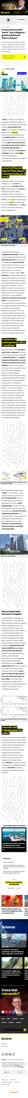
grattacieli (14, 132)
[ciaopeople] (14, 1092)
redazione (17, 1082)
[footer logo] (14, 1038)
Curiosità (15, 1018)
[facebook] (13, 1054)
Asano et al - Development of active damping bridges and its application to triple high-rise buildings (13, 866)
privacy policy (5, 1079)
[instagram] (6, 1054)
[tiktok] (3, 1054)
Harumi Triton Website (8, 862)
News (3, 1018)
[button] (22, 12)
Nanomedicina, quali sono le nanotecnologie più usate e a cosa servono (12, 911)
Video (8, 1018)
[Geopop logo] (5, 12)
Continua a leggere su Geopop (14, 883)
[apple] (8, 1072)
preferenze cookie (6, 1084)
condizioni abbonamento (7, 1082)
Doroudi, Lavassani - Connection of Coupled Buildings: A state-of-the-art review (13, 872)
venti (21, 153)
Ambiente (11, 1022)
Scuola (22, 1018)
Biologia (4, 1022)
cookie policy (13, 1079)
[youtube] (10, 1054)
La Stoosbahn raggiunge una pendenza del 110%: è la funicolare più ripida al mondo (11, 974)
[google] (20, 1072)
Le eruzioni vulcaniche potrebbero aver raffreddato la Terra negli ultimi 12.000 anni (13, 952)
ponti (11, 202)
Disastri (18, 1022)
